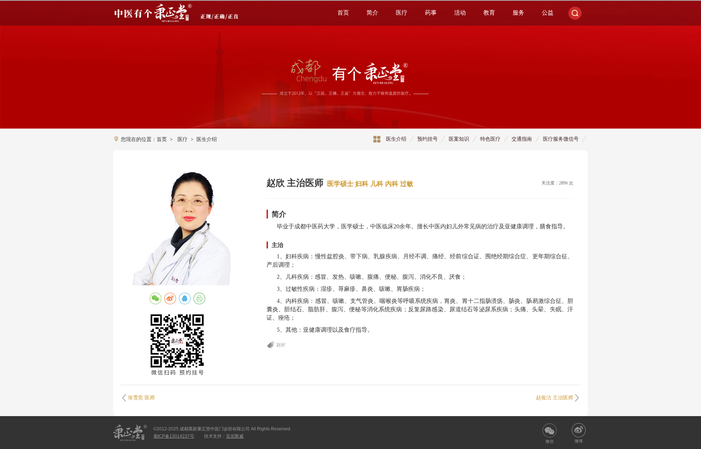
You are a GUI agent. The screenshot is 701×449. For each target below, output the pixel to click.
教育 (489, 12)
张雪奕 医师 (141, 397)
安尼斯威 (235, 436)
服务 (518, 12)
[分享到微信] (155, 298)
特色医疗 (490, 139)
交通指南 (522, 139)
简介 (372, 12)
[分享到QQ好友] (185, 298)
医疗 (401, 12)
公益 (547, 12)
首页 (343, 12)
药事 (431, 12)
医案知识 (459, 139)
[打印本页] (199, 298)
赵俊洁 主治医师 (554, 397)
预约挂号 (427, 139)
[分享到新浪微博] (170, 298)
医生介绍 (396, 139)
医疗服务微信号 (561, 139)
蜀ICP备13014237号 (173, 436)
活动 (460, 12)
